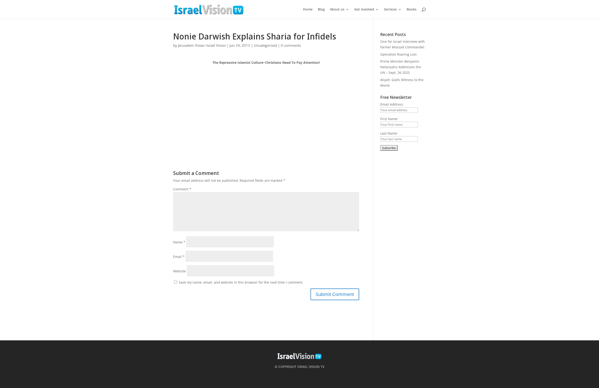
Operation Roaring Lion (398, 54)
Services (390, 9)
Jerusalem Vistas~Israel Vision (202, 45)
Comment (182, 189)
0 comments (291, 45)
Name (179, 242)
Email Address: (392, 104)
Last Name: (389, 133)
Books (411, 9)
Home (308, 9)
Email (179, 256)
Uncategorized (265, 45)
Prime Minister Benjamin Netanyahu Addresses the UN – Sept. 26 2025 (400, 67)
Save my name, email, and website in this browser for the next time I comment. (241, 282)
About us (337, 9)
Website (179, 271)
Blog (321, 9)
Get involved (364, 9)
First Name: (389, 119)
